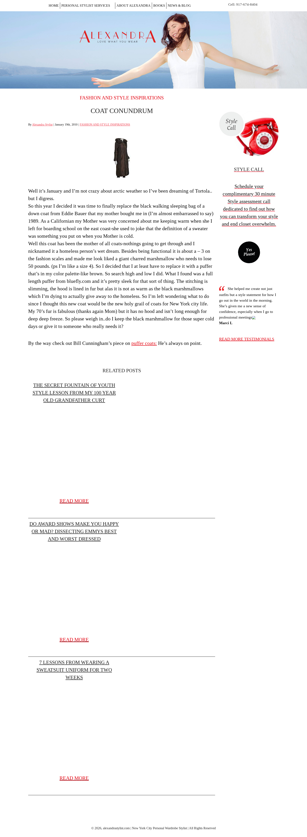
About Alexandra (134, 5)
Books (159, 5)
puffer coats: (144, 343)
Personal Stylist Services (85, 5)
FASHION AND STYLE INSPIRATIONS (122, 97)
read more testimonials (246, 339)
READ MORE (74, 501)
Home (54, 5)
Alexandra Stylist (42, 124)
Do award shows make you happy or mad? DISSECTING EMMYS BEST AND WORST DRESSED (74, 531)
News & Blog (179, 5)
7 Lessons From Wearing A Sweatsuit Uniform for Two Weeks (74, 670)
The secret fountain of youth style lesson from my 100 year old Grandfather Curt (74, 392)
